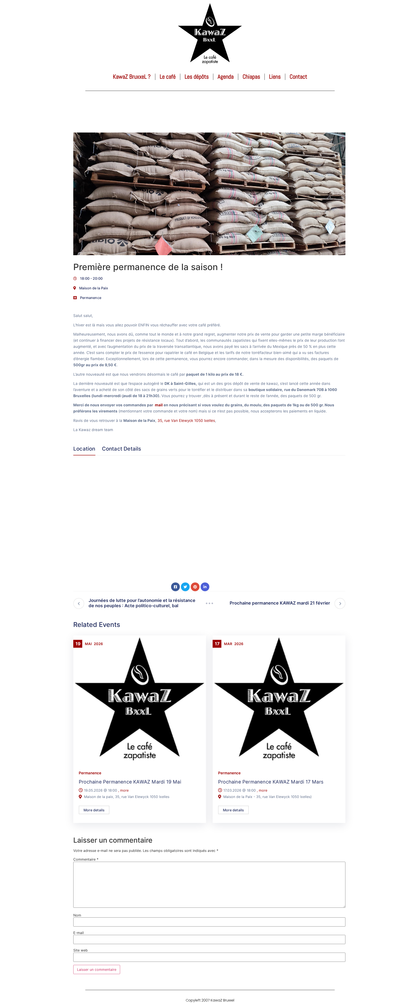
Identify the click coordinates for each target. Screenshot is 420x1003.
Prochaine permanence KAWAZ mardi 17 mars (271, 782)
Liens (275, 76)
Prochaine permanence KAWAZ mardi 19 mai (130, 782)
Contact (298, 76)
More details (94, 810)
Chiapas (251, 76)
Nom (77, 915)
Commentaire (85, 859)
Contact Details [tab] (121, 449)
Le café (168, 76)
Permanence (90, 297)
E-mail (78, 932)
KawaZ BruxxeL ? (132, 76)
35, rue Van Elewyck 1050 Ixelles (186, 420)
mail (159, 405)
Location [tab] (84, 449)
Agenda (226, 76)
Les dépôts (197, 76)
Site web (80, 950)
